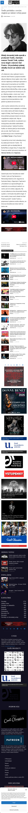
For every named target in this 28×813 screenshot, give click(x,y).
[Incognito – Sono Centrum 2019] (4, 592)
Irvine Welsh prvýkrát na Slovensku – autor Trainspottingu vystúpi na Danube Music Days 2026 (18, 290)
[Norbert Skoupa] (2, 16)
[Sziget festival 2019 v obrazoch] (4, 579)
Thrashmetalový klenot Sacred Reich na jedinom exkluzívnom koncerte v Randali (18, 276)
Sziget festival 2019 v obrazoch (16, 578)
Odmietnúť (14, 806)
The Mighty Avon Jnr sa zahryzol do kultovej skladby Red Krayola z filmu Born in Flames (17, 255)
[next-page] (4, 361)
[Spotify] (17, 365)
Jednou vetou (4, 492)
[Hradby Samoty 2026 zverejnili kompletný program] (4, 563)
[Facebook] (6, 19)
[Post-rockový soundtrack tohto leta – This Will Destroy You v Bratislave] (5, 263)
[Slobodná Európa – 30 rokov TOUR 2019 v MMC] (4, 586)
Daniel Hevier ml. (13, 258)
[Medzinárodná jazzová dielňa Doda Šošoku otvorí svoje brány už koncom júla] (5, 270)
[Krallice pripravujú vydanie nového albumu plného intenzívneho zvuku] (14, 489)
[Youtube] (22, 365)
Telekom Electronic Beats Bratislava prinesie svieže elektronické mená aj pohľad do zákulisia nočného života (18, 333)
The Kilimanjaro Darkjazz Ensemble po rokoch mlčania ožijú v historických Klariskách (18, 283)
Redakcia (11, 279)
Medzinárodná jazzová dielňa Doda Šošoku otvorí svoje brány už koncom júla (18, 269)
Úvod (2, 6)
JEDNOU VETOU (7, 552)
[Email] (15, 19)
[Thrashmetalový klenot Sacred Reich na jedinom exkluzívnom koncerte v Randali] (5, 277)
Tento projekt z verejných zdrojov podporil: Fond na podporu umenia (13, 672)
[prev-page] (2, 361)
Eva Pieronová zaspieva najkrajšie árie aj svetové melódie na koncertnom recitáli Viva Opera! (18, 319)
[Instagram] (8, 365)
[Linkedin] (12, 19)
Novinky (5, 6)
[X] (9, 19)
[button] (26, 789)
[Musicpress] (14, 2)
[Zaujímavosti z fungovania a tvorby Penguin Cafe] (5, 305)
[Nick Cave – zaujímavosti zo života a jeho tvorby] (5, 298)
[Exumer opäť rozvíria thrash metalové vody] (4, 569)
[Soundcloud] (14, 365)
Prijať (14, 802)
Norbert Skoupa (7, 16)
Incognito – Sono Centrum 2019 (16, 590)
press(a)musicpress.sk (10, 646)
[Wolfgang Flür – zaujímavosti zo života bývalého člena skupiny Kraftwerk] (5, 312)
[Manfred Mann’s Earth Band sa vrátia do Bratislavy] (5, 341)
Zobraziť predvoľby (14, 810)
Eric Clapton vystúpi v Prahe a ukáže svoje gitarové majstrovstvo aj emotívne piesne (17, 355)
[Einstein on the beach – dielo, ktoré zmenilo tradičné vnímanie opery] (5, 327)
